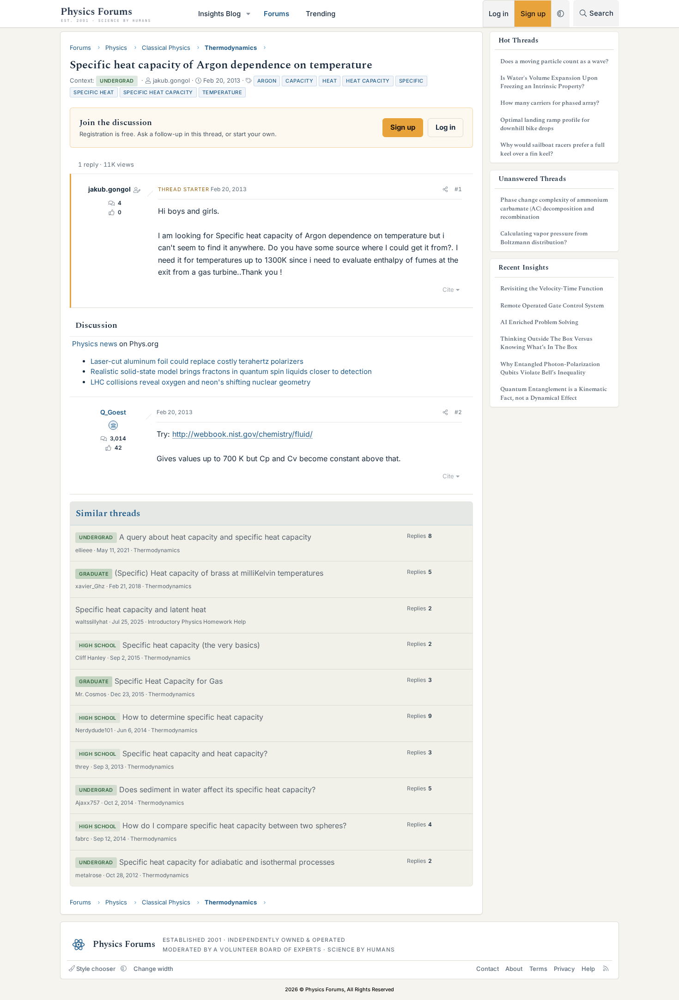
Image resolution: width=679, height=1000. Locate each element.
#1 (458, 189)
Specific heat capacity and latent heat (140, 609)
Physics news (94, 343)
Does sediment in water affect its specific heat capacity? (217, 789)
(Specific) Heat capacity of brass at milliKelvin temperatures (219, 573)
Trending (320, 13)
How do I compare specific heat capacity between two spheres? (234, 825)
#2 (458, 412)
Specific (411, 81)
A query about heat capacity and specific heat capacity (215, 537)
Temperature (222, 92)
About (513, 968)
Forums (276, 13)
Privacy (564, 968)
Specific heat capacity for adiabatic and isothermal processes (226, 862)
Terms (538, 968)
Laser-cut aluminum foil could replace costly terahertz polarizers (197, 361)
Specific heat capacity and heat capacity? (194, 753)
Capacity (299, 81)
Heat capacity (368, 81)
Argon (267, 81)
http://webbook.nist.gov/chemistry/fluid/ (242, 434)
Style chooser (96, 968)
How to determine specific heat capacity (192, 717)
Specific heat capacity (158, 92)
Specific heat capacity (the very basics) (191, 645)
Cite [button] (448, 289)
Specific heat (93, 92)
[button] (248, 13)
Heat (329, 81)
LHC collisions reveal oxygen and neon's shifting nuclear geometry (200, 382)
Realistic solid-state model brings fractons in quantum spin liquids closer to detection (231, 371)
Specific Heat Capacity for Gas (169, 681)
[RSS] (606, 968)
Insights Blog (219, 13)
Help (588, 968)
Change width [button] (153, 968)
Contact (487, 968)
